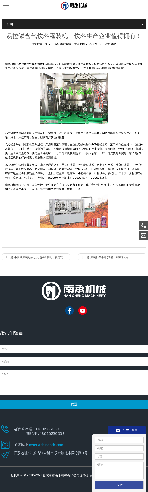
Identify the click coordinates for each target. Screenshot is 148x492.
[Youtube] (82, 314)
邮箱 (100, 448)
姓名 (100, 440)
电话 (99, 456)
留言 (100, 464)
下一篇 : (104, 257)
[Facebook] (69, 314)
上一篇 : (37, 257)
